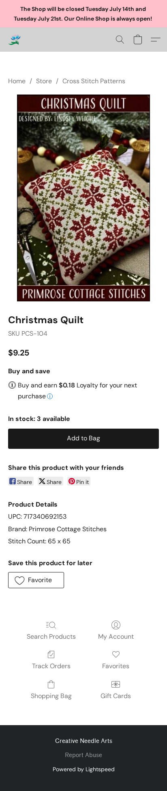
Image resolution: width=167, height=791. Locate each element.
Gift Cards (116, 696)
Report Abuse (83, 755)
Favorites (115, 666)
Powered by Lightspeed (84, 769)
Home (17, 81)
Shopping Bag (51, 696)
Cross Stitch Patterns (93, 81)
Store (44, 81)
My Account (116, 636)
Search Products (51, 636)
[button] (14, 39)
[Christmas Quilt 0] (83, 198)
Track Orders (51, 666)
